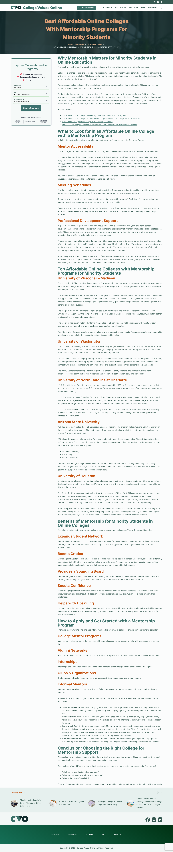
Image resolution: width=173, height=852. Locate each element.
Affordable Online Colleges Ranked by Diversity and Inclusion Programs (94, 115)
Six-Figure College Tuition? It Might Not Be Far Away (110, 803)
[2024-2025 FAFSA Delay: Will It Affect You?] (52, 803)
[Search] (161, 8)
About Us (152, 7)
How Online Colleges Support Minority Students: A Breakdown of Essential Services (99, 124)
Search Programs (86, 8)
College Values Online (42, 8)
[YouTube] (161, 2)
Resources (120, 7)
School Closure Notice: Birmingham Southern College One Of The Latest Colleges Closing (149, 802)
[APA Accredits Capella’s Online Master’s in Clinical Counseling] (14, 803)
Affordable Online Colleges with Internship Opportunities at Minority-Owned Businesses (101, 118)
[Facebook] (154, 2)
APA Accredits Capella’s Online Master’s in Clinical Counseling (31, 803)
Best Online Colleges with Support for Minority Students (87, 121)
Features (133, 7)
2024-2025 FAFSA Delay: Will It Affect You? (71, 803)
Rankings (107, 7)
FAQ (143, 7)
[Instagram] (158, 2)
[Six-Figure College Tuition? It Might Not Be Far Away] (91, 803)
